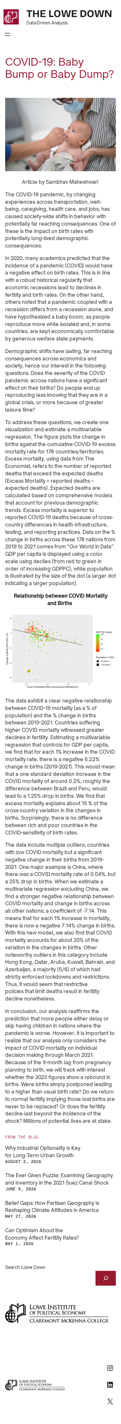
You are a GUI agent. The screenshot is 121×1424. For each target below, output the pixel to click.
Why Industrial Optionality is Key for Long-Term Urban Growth (42, 1152)
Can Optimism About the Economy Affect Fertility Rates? (42, 1234)
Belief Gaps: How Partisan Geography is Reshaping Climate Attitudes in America (52, 1207)
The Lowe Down (69, 13)
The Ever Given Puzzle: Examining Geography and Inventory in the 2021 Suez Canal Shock (59, 1179)
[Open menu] (7, 34)
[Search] (106, 1278)
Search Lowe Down (25, 1267)
